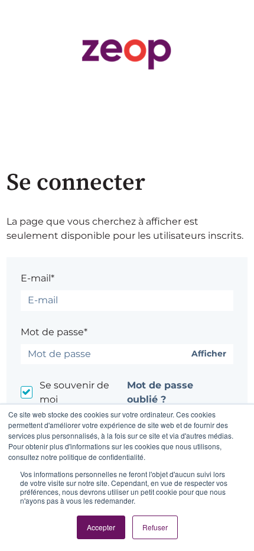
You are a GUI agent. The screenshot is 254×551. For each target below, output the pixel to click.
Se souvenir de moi (74, 392)
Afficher (208, 354)
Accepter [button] (101, 527)
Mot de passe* (54, 332)
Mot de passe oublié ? (160, 392)
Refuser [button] (155, 527)
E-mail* (37, 278)
